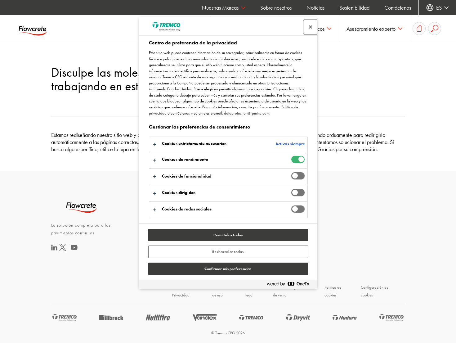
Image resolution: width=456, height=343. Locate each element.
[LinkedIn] (54, 248)
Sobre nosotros (276, 7)
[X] (62, 249)
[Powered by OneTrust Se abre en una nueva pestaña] (290, 285)
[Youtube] (74, 251)
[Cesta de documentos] (419, 28)
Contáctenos (397, 7)
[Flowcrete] (37, 28)
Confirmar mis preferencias (227, 268)
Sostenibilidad (354, 7)
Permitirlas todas (228, 234)
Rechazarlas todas (228, 251)
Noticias (315, 7)
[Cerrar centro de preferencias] (310, 27)
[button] (374, 28)
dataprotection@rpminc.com (246, 113)
